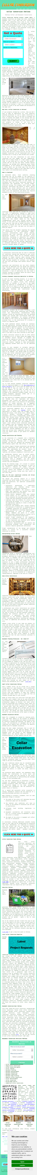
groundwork (29, 1102)
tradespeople (21, 1095)
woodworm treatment (8, 1107)
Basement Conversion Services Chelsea (14, 1038)
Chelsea (23, 410)
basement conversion (20, 70)
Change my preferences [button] (22, 1169)
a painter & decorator (28, 1101)
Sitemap (3, 1155)
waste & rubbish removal (18, 1105)
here (17, 1034)
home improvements (29, 1104)
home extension (12, 1104)
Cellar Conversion (6, 1157)
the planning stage (12, 463)
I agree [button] (22, 1161)
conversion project (7, 255)
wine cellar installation (19, 608)
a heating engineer (15, 1108)
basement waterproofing (9, 874)
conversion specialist (24, 843)
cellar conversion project (14, 1035)
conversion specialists (18, 189)
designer (4, 442)
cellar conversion (21, 883)
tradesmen (10, 1112)
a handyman (11, 1111)
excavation (15, 764)
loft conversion (28, 1110)
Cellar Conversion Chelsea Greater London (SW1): (17, 17)
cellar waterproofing (28, 1107)
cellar (23, 112)
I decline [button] (22, 1165)
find (6, 1008)
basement (4, 153)
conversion (11, 19)
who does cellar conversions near (18, 979)
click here (28, 681)
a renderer (14, 1102)
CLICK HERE (5, 881)
